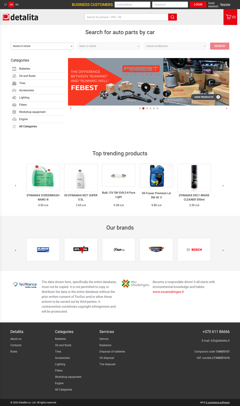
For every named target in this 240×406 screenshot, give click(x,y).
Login (198, 4)
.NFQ (202, 402)
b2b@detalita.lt (220, 340)
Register (225, 4)
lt (5, 4)
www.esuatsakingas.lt (168, 292)
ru (17, 4)
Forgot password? (213, 4)
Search (219, 46)
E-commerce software (218, 402)
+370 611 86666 (216, 331)
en (11, 4)
